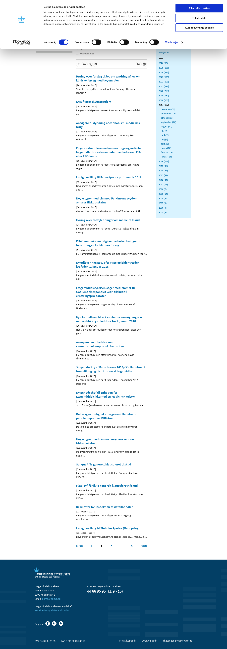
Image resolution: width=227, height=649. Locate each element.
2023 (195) (164, 77)
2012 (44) (163, 179)
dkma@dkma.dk (51, 598)
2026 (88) (163, 63)
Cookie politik (149, 640)
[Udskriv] (144, 64)
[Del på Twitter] (90, 64)
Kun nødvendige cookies (199, 27)
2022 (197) (164, 81)
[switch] (96, 42)
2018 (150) (164, 100)
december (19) (168, 109)
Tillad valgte (199, 18)
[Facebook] (48, 625)
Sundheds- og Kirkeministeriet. (52, 610)
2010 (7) (163, 189)
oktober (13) (167, 117)
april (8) (165, 143)
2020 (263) (164, 90)
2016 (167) (164, 161)
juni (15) (165, 135)
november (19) (168, 113)
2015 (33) (163, 165)
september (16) (168, 122)
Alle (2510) (164, 52)
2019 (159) (164, 95)
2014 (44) (163, 170)
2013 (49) (163, 175)
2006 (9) (163, 207)
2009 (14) (163, 193)
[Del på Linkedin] (84, 64)
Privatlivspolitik (127, 640)
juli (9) (164, 130)
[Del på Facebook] (78, 64)
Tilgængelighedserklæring (177, 640)
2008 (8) (163, 198)
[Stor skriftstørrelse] (138, 64)
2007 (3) (163, 203)
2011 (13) (163, 184)
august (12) (166, 126)
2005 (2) (163, 212)
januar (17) (166, 156)
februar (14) (167, 152)
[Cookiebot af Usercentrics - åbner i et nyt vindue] (21, 42)
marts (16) (166, 148)
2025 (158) (164, 67)
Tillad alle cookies (199, 8)
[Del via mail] (95, 64)
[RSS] (61, 625)
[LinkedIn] (55, 625)
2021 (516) (164, 86)
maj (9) (164, 139)
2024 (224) (164, 72)
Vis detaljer (171, 42)
